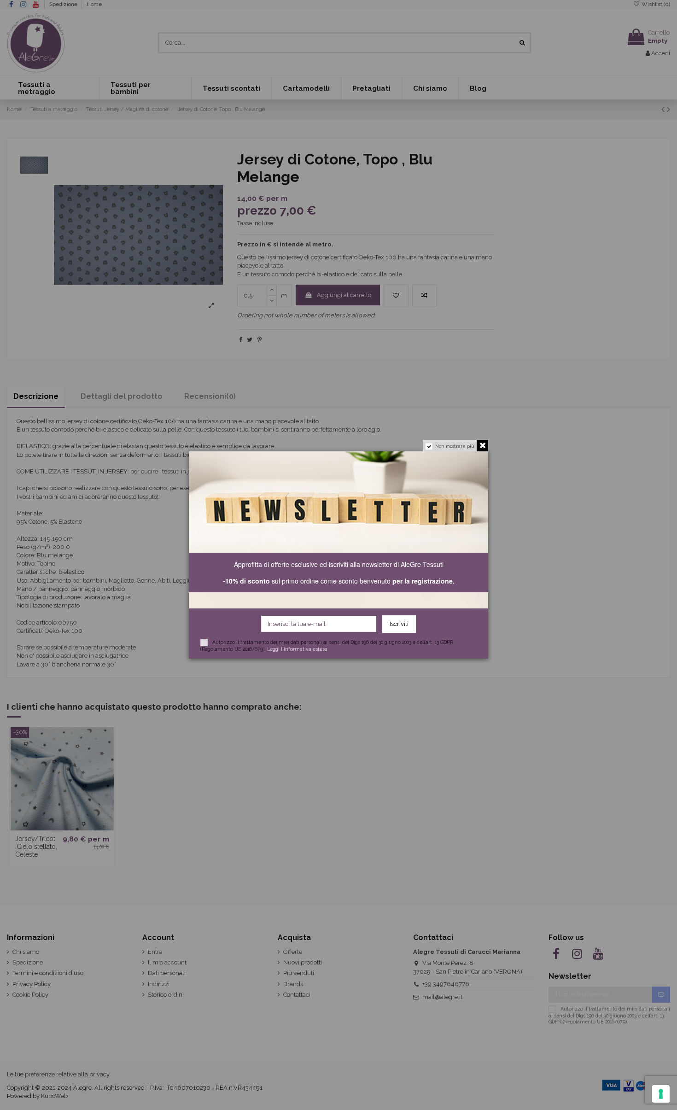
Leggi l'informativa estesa (297, 649)
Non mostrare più (454, 446)
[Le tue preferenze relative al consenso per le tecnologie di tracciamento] (661, 1094)
